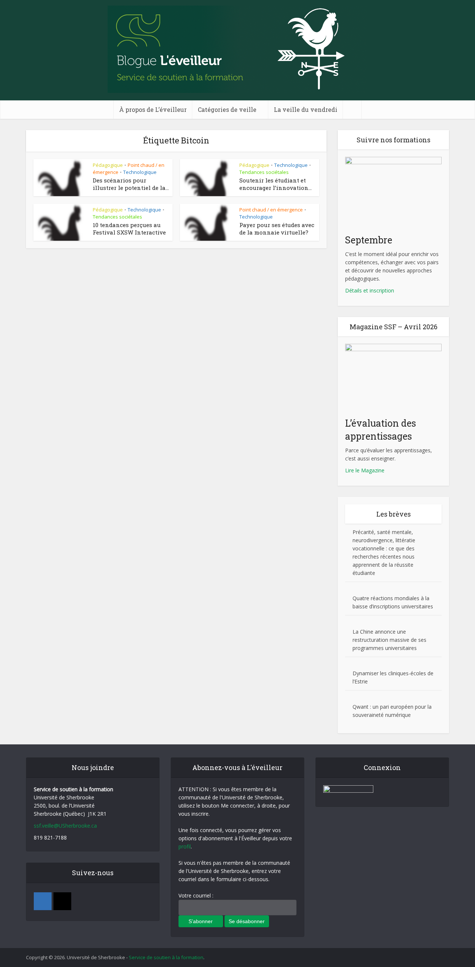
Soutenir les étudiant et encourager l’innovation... (275, 184)
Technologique (140, 172)
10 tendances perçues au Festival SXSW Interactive (129, 228)
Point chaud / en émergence (271, 209)
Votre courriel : (195, 895)
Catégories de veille (227, 109)
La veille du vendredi (305, 109)
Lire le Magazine (364, 470)
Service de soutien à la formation (166, 957)
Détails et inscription (369, 290)
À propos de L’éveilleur (153, 109)
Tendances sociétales (264, 172)
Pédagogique (108, 165)
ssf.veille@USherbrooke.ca (65, 825)
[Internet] (62, 901)
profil (184, 846)
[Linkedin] (43, 901)
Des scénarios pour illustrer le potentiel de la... (131, 184)
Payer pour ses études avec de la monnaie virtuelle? (276, 228)
